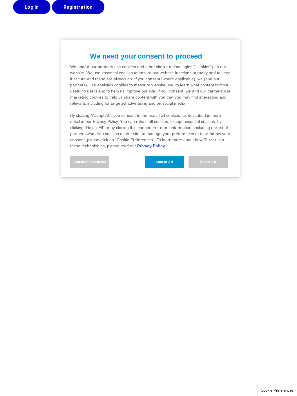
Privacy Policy (151, 145)
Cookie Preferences (277, 390)
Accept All (164, 162)
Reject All (208, 162)
